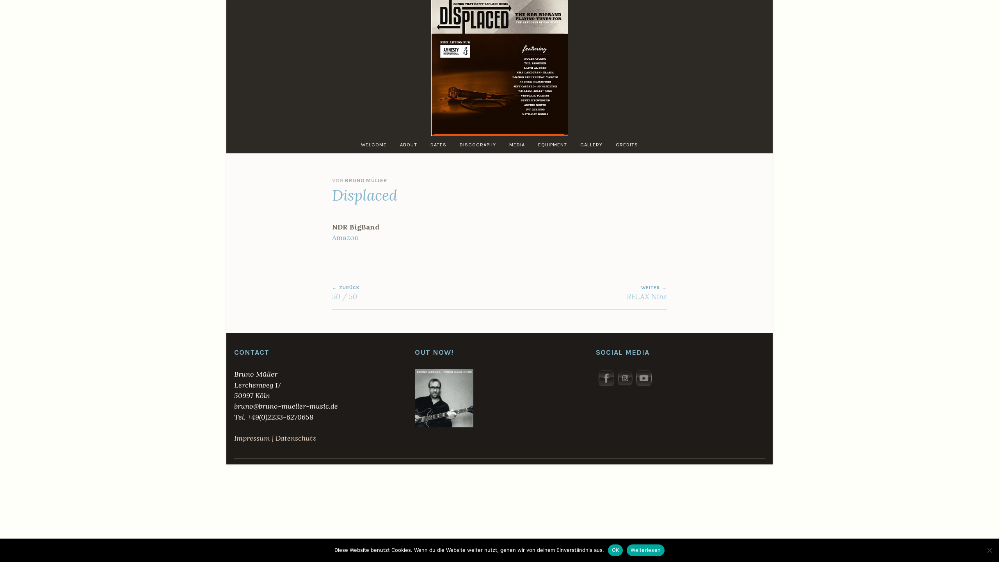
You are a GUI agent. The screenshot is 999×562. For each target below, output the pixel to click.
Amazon (345, 237)
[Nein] (989, 550)
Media (517, 145)
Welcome (374, 145)
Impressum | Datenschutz (275, 438)
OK (615, 550)
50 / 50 (346, 293)
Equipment (552, 145)
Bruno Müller (366, 180)
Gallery (591, 145)
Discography (478, 145)
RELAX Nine (647, 293)
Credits (627, 145)
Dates (438, 145)
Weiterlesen (646, 550)
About (408, 145)
